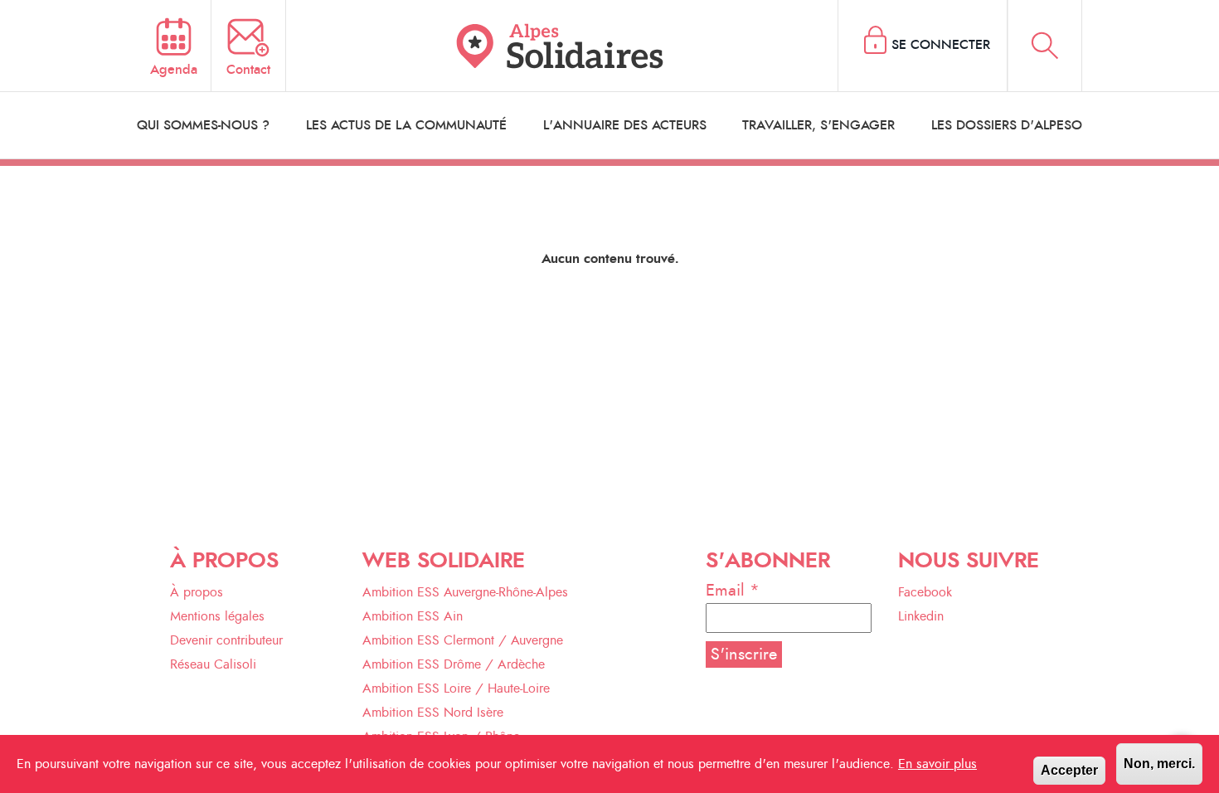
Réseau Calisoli (213, 664)
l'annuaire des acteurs (625, 125)
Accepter (1069, 770)
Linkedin (921, 616)
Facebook (925, 592)
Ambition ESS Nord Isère (432, 712)
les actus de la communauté (406, 125)
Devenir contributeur (226, 640)
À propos (196, 592)
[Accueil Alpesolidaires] (562, 46)
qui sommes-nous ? (203, 125)
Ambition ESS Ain (412, 616)
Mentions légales (217, 616)
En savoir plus (937, 764)
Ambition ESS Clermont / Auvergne (462, 640)
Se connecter (940, 44)
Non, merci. (1159, 764)
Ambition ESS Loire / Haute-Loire (456, 688)
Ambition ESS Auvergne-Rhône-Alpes (465, 592)
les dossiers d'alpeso (1006, 125)
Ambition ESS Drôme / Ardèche (453, 664)
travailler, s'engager (818, 125)
